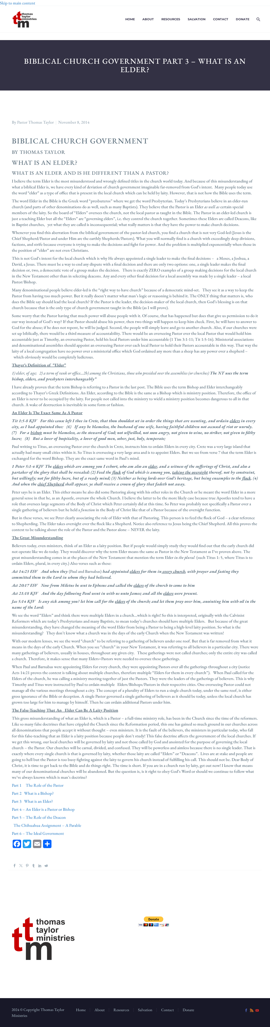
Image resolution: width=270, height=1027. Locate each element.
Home (130, 19)
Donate (242, 19)
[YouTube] (257, 1010)
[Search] (258, 19)
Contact (220, 19)
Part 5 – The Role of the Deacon (39, 817)
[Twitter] (21, 865)
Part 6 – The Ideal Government (38, 833)
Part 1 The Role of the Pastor (37, 785)
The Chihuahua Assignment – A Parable (46, 825)
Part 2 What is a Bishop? (33, 793)
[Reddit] (46, 865)
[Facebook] (14, 865)
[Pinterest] (27, 865)
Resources (170, 19)
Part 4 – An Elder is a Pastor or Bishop (43, 809)
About (148, 19)
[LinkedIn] (40, 865)
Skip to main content (17, 3)
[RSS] (251, 1010)
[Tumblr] (33, 865)
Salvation (196, 19)
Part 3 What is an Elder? (32, 801)
